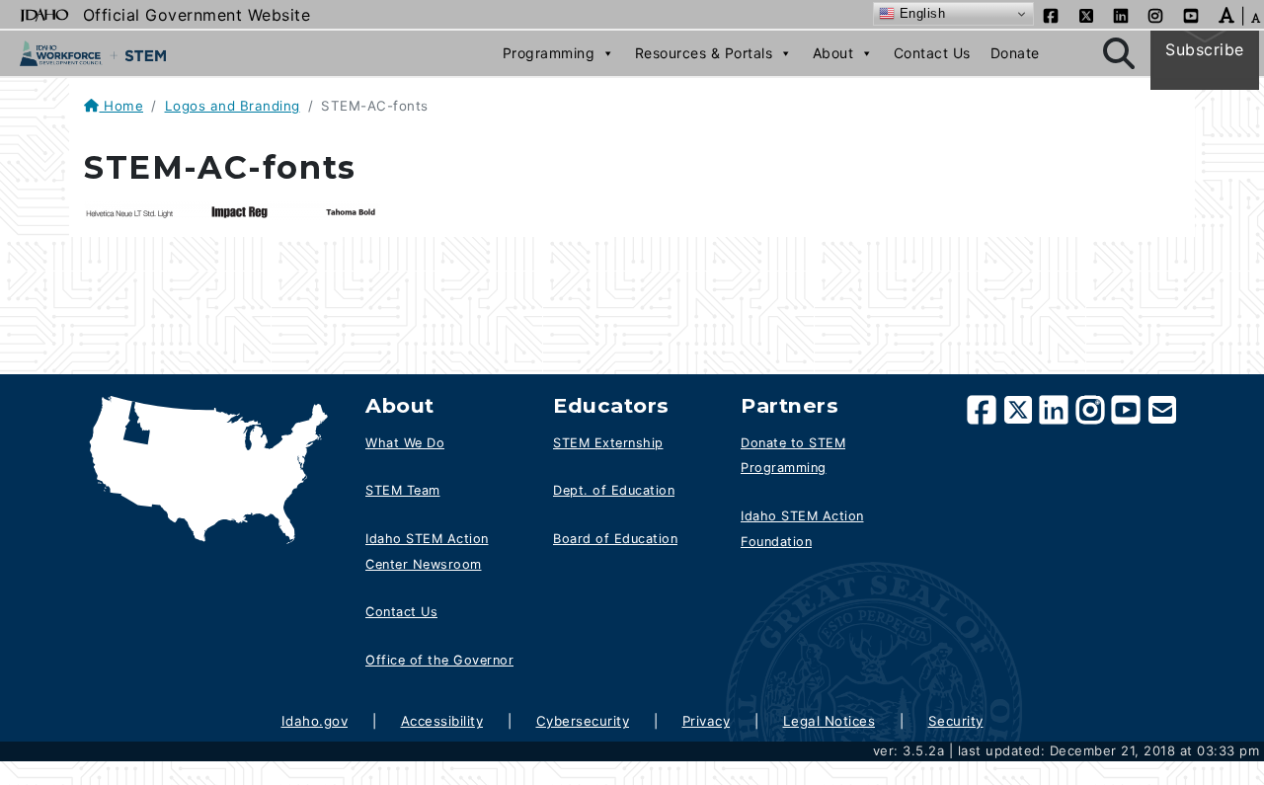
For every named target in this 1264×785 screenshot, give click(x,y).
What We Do (404, 442)
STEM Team (402, 490)
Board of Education (615, 538)
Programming (549, 52)
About (833, 52)
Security (956, 721)
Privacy (706, 721)
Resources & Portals (704, 52)
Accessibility (442, 721)
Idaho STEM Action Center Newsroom (427, 551)
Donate (1015, 52)
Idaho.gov (315, 721)
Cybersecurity (583, 721)
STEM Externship (608, 442)
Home (121, 106)
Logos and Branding (232, 106)
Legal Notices (829, 721)
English (920, 13)
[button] (1227, 14)
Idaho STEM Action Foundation (802, 529)
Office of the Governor (439, 660)
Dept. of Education (613, 490)
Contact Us (932, 52)
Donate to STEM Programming (793, 455)
